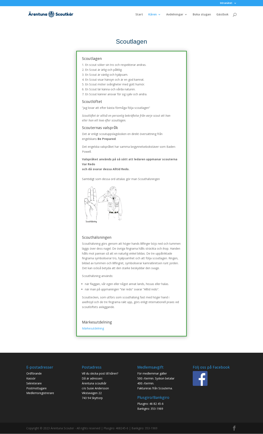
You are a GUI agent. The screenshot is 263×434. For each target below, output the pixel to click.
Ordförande (34, 373)
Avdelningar (174, 14)
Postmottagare (36, 388)
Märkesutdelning (93, 328)
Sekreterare (34, 383)
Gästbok (222, 14)
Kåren (152, 14)
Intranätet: (226, 3)
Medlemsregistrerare (40, 393)
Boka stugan (202, 14)
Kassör (31, 378)
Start (139, 14)
